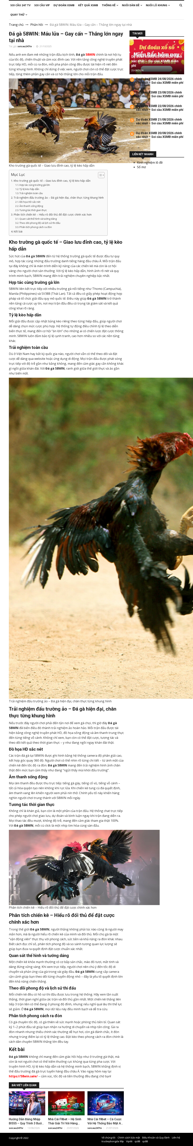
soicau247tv (25, 46)
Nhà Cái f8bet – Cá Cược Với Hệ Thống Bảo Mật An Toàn (105, 1123)
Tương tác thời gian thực (33, 210)
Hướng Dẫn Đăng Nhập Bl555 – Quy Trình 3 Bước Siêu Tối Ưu (26, 1123)
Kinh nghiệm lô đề (150, 162)
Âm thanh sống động (31, 206)
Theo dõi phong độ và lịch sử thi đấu (40, 223)
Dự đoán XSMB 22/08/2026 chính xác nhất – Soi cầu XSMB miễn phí (159, 108)
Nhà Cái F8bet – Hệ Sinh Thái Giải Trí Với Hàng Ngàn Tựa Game (64, 1123)
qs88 (137, 1141)
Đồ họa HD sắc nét (30, 202)
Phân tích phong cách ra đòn (35, 227)
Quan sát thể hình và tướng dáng (38, 218)
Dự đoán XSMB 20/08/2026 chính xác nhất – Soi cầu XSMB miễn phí (159, 135)
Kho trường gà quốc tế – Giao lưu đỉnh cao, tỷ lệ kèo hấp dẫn (52, 180)
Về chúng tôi (108, 1137)
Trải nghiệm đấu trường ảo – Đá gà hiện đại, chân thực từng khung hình (59, 197)
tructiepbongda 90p (113, 1141)
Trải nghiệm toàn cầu (31, 193)
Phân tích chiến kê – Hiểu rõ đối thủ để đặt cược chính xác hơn (53, 214)
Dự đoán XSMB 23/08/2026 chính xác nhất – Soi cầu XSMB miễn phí (159, 94)
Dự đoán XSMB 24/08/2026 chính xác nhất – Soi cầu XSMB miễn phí (159, 80)
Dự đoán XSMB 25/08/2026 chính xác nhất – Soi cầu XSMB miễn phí (156, 61)
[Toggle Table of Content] (99, 175)
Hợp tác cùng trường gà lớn (35, 185)
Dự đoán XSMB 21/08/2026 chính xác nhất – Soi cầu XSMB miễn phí (159, 121)
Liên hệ (176, 1137)
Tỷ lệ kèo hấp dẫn (29, 189)
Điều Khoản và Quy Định (156, 1137)
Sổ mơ (141, 167)
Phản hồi (36, 25)
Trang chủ (16, 25)
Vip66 (129, 1141)
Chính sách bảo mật (129, 1137)
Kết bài (18, 231)
